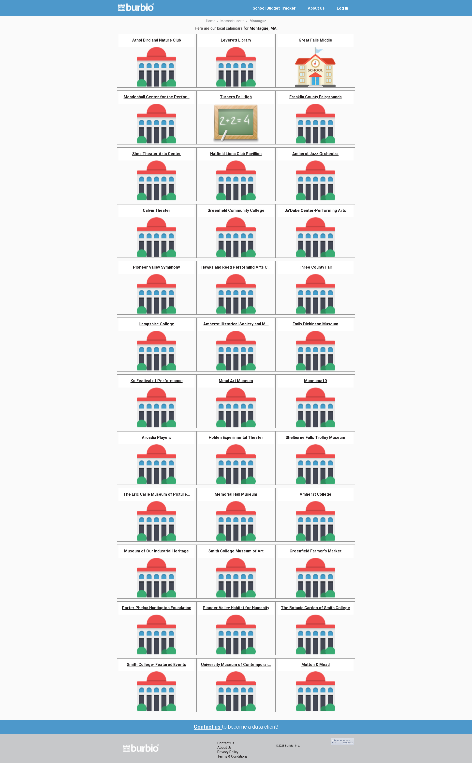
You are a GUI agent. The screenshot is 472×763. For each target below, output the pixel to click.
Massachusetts (232, 21)
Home (210, 21)
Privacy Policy (227, 752)
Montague (258, 21)
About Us (224, 747)
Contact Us (225, 743)
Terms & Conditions (232, 756)
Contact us (208, 727)
